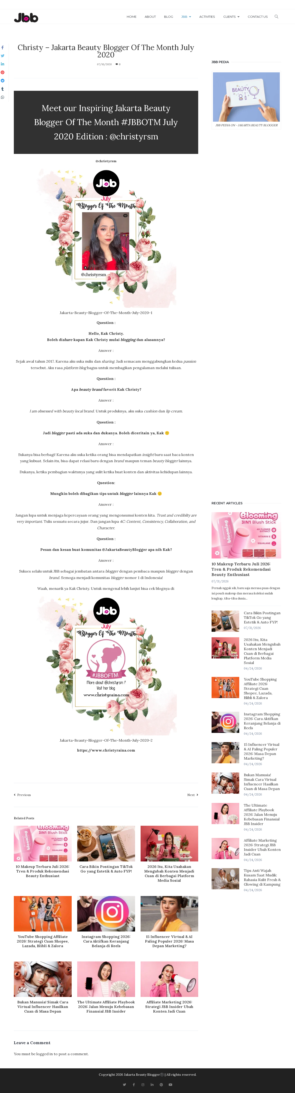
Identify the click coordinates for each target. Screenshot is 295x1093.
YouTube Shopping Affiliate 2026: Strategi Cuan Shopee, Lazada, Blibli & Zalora (43, 941)
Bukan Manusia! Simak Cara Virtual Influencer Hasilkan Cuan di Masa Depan (42, 1007)
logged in (44, 1054)
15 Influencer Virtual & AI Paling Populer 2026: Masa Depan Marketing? (169, 941)
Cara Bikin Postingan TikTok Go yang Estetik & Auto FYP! (106, 868)
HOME (131, 16)
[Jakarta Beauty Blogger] (26, 18)
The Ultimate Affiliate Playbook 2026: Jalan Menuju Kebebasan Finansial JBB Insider (106, 1007)
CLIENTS (229, 16)
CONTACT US (258, 16)
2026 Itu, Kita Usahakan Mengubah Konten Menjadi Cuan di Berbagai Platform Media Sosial (169, 873)
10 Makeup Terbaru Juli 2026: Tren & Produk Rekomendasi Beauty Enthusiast (42, 871)
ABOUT (150, 16)
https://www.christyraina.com (106, 750)
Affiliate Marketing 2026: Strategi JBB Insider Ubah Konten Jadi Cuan (169, 1007)
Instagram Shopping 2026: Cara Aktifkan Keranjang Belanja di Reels (106, 941)
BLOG (168, 16)
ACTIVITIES (207, 16)
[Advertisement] (246, 314)
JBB (184, 16)
